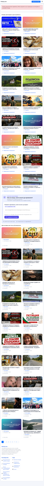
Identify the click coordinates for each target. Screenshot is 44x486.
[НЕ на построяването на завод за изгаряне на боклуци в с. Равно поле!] (11, 104)
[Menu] (42, 1)
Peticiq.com (4, 1)
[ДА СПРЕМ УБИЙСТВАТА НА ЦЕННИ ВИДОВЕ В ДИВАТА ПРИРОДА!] (32, 26)
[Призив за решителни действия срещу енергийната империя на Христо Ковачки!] (32, 124)
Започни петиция (36, 1)
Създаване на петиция (12, 217)
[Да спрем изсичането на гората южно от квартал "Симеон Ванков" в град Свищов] (11, 183)
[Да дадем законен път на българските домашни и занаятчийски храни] (32, 45)
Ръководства (5, 457)
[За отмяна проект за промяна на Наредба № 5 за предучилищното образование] (11, 163)
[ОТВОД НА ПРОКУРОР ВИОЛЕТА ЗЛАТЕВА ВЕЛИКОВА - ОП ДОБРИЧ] (32, 65)
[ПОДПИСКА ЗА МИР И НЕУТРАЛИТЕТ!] (11, 143)
